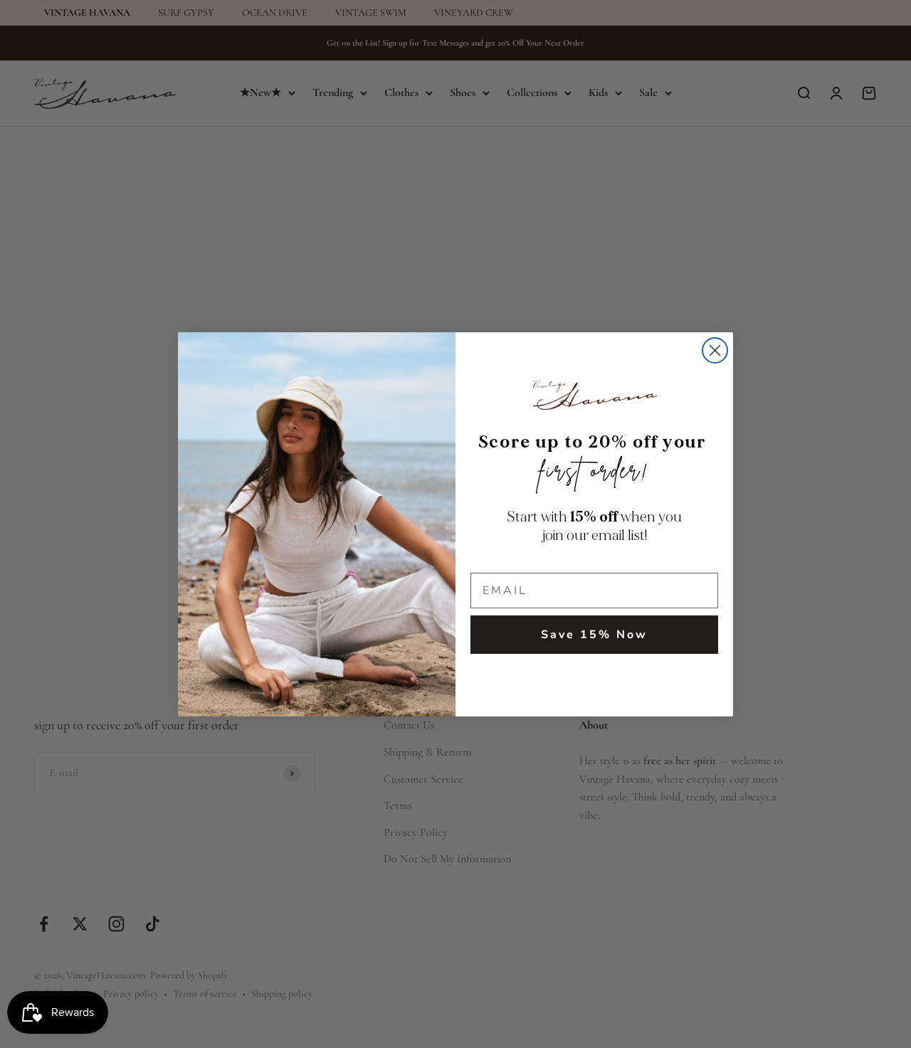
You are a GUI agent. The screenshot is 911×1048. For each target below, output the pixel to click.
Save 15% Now (594, 634)
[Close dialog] (714, 350)
